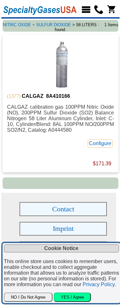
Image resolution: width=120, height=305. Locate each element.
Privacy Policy (99, 284)
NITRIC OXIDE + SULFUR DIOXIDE (37, 24)
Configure (100, 143)
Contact (63, 209)
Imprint (63, 228)
